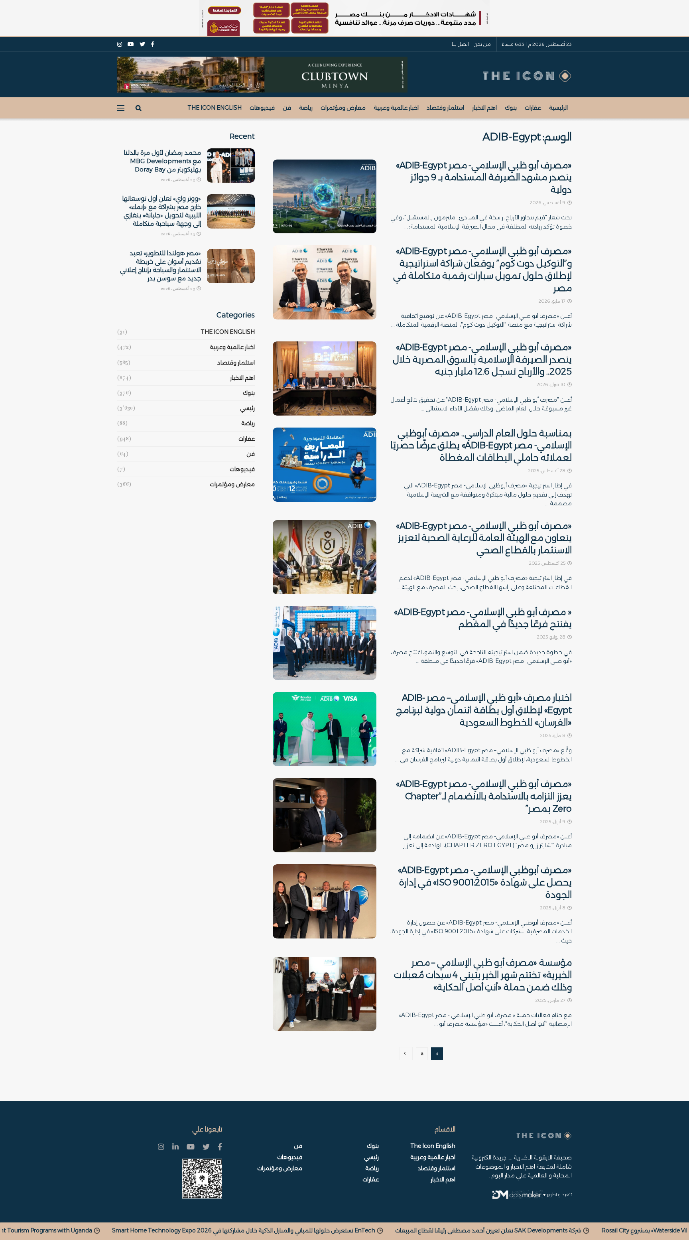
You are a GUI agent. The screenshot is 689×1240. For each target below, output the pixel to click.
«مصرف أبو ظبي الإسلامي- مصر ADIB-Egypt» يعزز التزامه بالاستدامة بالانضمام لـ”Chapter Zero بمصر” (484, 796)
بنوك (511, 107)
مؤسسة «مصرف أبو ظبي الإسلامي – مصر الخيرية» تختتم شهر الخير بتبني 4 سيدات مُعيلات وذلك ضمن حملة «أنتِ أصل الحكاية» (483, 975)
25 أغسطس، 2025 (548, 563)
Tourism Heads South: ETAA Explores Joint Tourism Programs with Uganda (186, 1230)
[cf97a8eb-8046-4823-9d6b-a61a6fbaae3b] (262, 74)
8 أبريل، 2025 (553, 908)
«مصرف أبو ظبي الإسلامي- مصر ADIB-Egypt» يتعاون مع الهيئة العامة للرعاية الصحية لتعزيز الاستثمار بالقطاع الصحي (484, 538)
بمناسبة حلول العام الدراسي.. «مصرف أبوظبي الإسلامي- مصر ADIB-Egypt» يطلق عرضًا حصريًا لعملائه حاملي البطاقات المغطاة (481, 445)
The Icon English (214, 107)
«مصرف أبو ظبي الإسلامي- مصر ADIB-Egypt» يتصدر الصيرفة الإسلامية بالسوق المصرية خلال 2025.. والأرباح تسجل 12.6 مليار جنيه (482, 359)
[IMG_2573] (344, 18)
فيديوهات (262, 107)
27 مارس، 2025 (551, 1000)
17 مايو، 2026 (553, 301)
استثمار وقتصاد (445, 107)
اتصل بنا (460, 44)
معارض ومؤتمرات (343, 107)
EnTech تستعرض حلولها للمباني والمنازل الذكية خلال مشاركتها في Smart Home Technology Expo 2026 (438, 1230)
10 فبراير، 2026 (552, 384)
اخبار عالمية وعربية (396, 107)
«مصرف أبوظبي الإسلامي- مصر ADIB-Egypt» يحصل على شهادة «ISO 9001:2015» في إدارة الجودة (485, 882)
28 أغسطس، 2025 (547, 470)
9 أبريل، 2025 (553, 821)
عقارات (533, 107)
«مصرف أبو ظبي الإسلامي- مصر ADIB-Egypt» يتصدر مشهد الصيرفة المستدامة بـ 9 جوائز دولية (484, 177)
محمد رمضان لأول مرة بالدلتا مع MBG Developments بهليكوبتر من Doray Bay (162, 161)
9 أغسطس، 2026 (548, 202)
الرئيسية (558, 107)
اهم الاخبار (484, 107)
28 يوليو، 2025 (552, 637)
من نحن (482, 44)
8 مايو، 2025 (553, 735)
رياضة (306, 107)
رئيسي (247, 408)
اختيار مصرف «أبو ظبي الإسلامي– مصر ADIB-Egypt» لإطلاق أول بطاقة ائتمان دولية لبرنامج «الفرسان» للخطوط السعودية (484, 710)
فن (287, 107)
